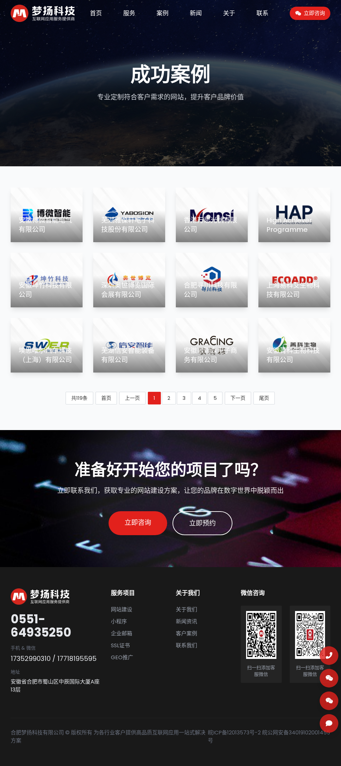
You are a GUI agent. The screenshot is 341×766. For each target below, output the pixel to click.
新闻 (196, 13)
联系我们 (186, 645)
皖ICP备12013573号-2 (234, 732)
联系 (262, 13)
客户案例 (186, 633)
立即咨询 (138, 522)
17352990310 (31, 658)
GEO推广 (122, 657)
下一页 (237, 397)
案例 (163, 13)
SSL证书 (120, 645)
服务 (129, 13)
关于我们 (186, 609)
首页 (96, 13)
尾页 (264, 397)
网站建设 (121, 609)
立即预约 (202, 523)
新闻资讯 (186, 621)
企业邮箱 (121, 633)
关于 (229, 13)
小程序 (119, 621)
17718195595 (77, 658)
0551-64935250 (41, 626)
